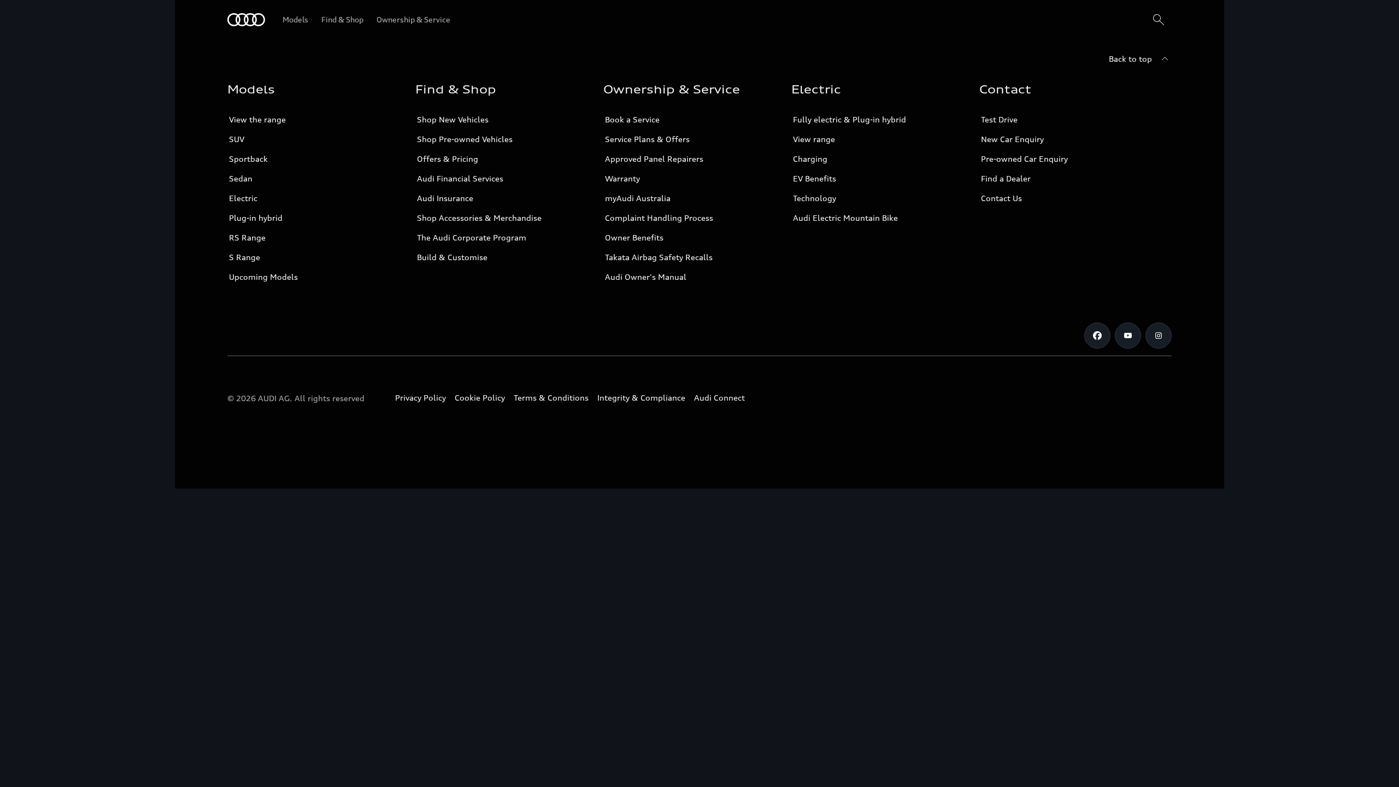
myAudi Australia (638, 198)
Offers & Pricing (447, 158)
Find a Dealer (1006, 178)
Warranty (622, 178)
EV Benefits (814, 178)
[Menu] (246, 19)
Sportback (248, 158)
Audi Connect (719, 397)
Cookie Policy (480, 397)
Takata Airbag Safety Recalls (659, 257)
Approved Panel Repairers (654, 158)
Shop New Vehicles (453, 119)
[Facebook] (1097, 335)
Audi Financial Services (460, 178)
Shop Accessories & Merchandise (479, 217)
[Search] (1158, 20)
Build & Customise (452, 257)
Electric (243, 198)
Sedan (240, 178)
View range (814, 139)
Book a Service (632, 119)
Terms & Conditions (551, 397)
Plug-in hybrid (256, 217)
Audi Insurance (445, 198)
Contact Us (1001, 198)
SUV (236, 139)
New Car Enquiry (1012, 139)
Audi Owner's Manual (645, 276)
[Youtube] (1128, 335)
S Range (244, 257)
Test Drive (999, 119)
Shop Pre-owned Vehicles (465, 139)
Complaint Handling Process (659, 217)
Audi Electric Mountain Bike (845, 217)
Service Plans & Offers (647, 139)
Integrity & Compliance (641, 397)
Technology (814, 198)
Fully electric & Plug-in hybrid (849, 119)
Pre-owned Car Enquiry (1024, 158)
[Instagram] (1158, 335)
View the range (257, 119)
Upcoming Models (263, 276)
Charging (810, 158)
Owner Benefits (634, 237)
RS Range (247, 237)
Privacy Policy (420, 397)
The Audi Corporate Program (471, 237)
